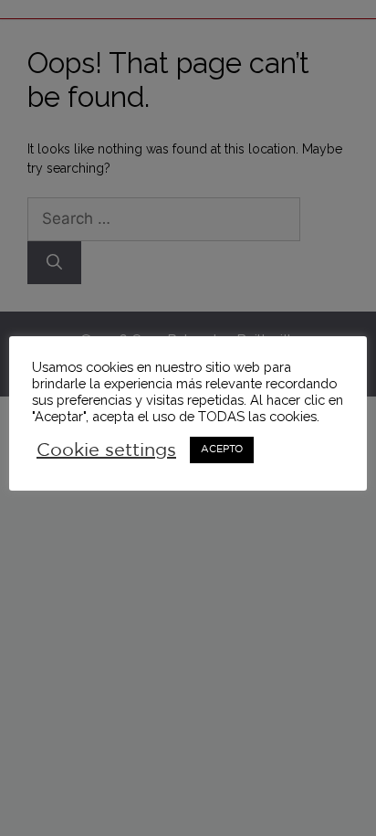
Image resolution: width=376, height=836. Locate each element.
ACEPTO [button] (222, 449)
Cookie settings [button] (106, 450)
